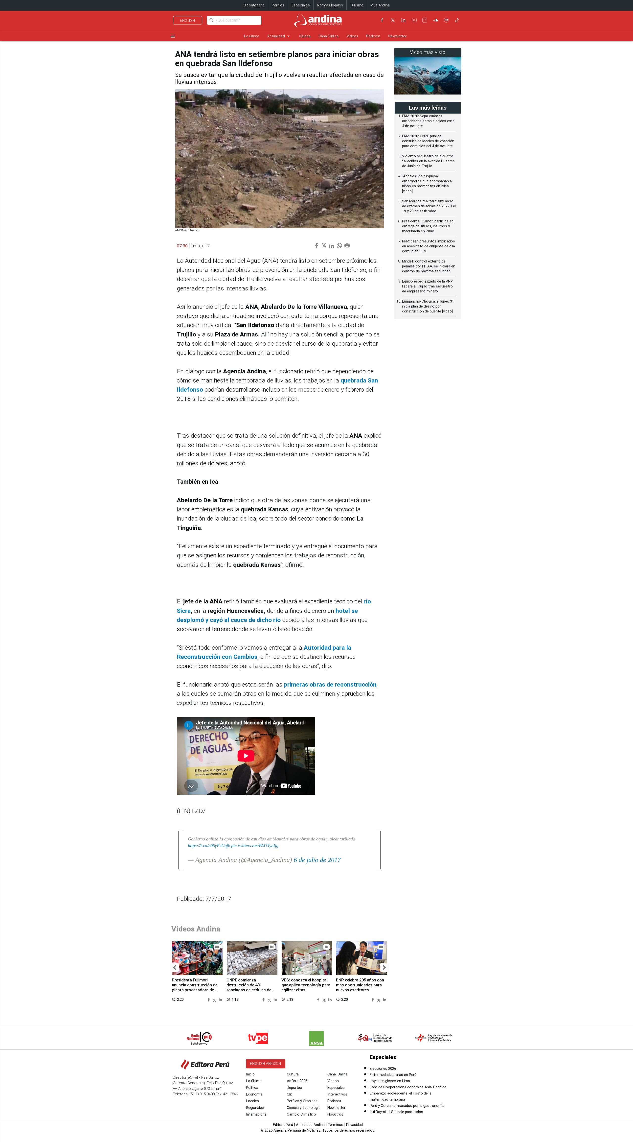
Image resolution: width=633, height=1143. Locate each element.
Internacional (256, 1114)
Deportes (294, 1087)
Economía (254, 1094)
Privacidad (354, 1124)
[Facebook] (382, 20)
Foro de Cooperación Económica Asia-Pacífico (408, 1087)
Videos (352, 36)
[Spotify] (446, 20)
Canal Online (328, 36)
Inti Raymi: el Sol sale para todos (396, 1112)
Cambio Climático (301, 1114)
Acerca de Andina (310, 1124)
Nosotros (335, 1114)
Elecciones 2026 (383, 1068)
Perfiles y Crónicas (302, 1101)
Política (252, 1087)
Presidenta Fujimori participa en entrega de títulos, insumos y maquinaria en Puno (427, 226)
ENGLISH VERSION (265, 1064)
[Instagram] (425, 20)
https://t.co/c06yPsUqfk (209, 845)
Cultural (293, 1074)
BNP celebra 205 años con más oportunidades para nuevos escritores (360, 985)
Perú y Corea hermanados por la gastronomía (407, 1105)
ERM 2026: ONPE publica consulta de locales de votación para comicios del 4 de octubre (428, 141)
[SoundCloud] (436, 20)
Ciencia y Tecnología (303, 1107)
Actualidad (279, 36)
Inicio (250, 1074)
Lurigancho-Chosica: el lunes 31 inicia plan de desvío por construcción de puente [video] (428, 306)
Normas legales (330, 5)
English (187, 21)
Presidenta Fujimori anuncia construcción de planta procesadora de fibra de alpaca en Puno (194, 987)
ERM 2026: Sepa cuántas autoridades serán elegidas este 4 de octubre (428, 121)
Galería (305, 36)
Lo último (251, 36)
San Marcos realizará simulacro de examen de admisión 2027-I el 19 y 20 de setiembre (429, 206)
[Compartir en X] (215, 999)
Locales (252, 1101)
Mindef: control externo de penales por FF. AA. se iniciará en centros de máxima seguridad (428, 266)
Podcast (373, 36)
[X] (393, 20)
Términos (335, 1124)
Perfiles (278, 5)
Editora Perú (283, 1124)
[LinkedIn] (403, 20)
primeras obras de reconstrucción (330, 684)
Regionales (255, 1107)
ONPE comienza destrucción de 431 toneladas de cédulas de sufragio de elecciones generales (248, 990)
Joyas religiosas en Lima (390, 1081)
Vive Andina (380, 5)
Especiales (301, 5)
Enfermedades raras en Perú (393, 1074)
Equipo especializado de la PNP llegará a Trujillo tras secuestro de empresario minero (427, 286)
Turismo (356, 5)
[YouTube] (414, 20)
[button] (174, 967)
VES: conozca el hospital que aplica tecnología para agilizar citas (305, 985)
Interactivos (337, 1094)
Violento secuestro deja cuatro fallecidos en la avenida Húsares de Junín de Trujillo (428, 161)
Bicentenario (254, 5)
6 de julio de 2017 (317, 859)
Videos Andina (195, 929)
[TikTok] (457, 20)
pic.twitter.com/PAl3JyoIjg (254, 845)
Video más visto (428, 52)
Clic (290, 1094)
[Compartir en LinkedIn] (220, 999)
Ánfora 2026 (297, 1081)
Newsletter (397, 36)
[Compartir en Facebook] (209, 999)
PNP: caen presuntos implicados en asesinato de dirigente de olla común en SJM (428, 246)
